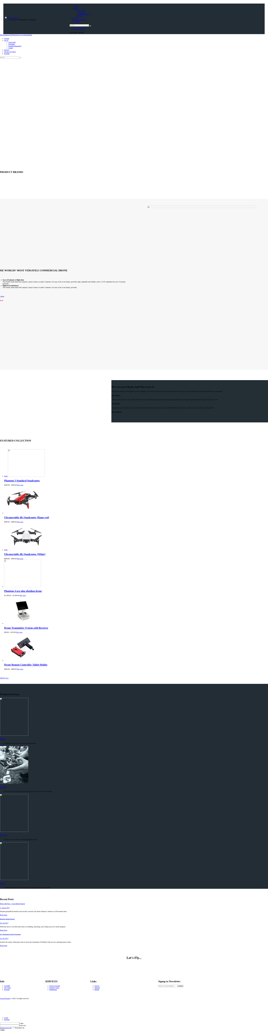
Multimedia (53, 989)
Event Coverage (54, 986)
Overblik (7, 986)
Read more (3, 915)
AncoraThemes (5, 998)
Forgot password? (6, 1028)
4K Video (7, 988)
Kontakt (7, 989)
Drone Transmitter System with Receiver (26, 627)
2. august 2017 (5, 908)
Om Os (97, 986)
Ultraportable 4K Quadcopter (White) (24, 554)
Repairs (3, 883)
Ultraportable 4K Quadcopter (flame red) (26, 517)
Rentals (2, 739)
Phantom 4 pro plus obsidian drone (23, 591)
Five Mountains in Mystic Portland (10, 934)
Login (6, 1018)
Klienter (97, 988)
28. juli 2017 (4, 923)
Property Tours (54, 988)
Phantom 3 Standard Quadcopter (22, 480)
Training (3, 787)
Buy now (20, 485)
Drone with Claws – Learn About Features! (12, 904)
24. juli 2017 (4, 938)
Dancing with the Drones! (7, 919)
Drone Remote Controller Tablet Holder (26, 664)
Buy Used (3, 835)
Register (7, 1020)
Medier (97, 989)
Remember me (19, 1028)
